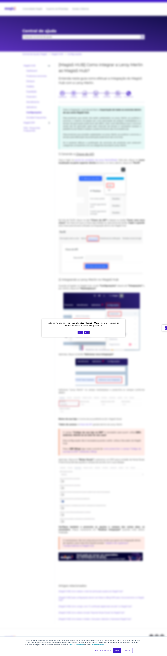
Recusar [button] (128, 650)
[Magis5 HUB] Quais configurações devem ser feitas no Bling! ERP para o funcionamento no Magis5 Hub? (101, 599)
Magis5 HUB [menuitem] (29, 66)
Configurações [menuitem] (34, 112)
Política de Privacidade (76, 645)
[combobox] (81, 37)
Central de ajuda (39, 31)
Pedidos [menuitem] (30, 86)
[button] (49, 65)
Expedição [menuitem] (31, 91)
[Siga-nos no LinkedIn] (157, 636)
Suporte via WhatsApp (57, 9)
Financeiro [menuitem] (31, 97)
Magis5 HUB (57, 54)
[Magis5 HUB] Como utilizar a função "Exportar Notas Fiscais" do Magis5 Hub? (92, 613)
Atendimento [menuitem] (32, 102)
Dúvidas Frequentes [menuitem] (36, 117)
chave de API (85, 424)
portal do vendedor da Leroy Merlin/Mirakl (96, 160)
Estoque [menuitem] (30, 81)
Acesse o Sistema (80, 9)
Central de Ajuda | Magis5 (34, 54)
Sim (80, 333)
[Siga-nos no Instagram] (151, 636)
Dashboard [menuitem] (31, 71)
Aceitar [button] (117, 650)
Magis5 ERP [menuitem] (29, 123)
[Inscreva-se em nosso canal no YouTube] (162, 636)
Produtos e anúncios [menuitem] (36, 76)
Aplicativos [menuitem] (31, 107)
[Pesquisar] (142, 37)
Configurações (74, 54)
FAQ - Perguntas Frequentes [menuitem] (32, 129)
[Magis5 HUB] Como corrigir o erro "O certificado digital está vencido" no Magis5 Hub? (95, 606)
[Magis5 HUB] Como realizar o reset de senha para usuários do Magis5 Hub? (91, 591)
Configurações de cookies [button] (102, 650)
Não (86, 333)
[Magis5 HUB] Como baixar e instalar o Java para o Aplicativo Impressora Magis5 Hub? (95, 619)
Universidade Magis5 (32, 9)
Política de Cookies (97, 645)
